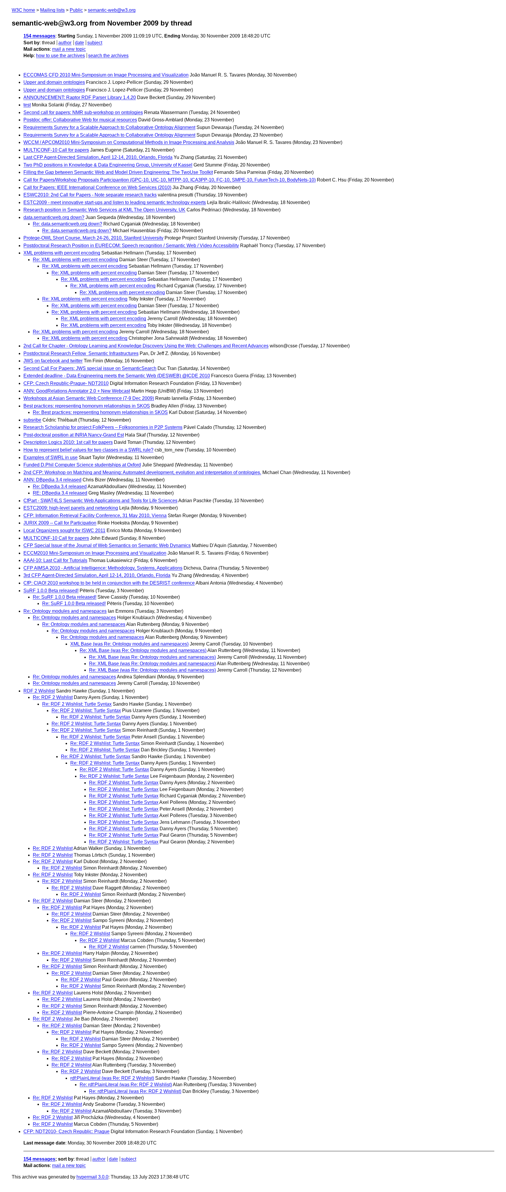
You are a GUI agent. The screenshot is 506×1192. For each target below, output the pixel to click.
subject (94, 42)
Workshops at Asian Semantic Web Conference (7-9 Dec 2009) (88, 398)
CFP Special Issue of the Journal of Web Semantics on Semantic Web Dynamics (107, 545)
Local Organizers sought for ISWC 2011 (64, 530)
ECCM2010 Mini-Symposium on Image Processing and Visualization (94, 553)
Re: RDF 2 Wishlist (53, 697)
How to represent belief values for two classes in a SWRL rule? (88, 449)
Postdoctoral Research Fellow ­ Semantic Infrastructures (81, 353)
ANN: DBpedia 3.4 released (52, 479)
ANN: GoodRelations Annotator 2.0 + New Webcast (76, 390)
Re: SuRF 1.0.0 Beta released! (64, 597)
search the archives (108, 55)
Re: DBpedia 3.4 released (60, 486)
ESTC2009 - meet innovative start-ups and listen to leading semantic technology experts (114, 202)
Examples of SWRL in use (50, 457)
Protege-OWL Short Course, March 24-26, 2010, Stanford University (93, 237)
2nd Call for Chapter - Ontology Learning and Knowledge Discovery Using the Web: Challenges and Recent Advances (146, 345)
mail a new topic (69, 49)
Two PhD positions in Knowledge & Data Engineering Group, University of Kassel (107, 164)
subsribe (32, 419)
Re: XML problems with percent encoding (75, 259)
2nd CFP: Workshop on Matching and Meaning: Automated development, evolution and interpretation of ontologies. (142, 472)
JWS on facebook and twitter (53, 360)
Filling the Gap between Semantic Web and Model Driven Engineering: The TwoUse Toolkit (118, 172)
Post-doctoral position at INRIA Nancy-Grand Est (73, 434)
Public (76, 10)
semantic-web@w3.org (112, 10)
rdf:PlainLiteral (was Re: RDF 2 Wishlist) (112, 1078)
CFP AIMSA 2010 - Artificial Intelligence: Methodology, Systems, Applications (102, 568)
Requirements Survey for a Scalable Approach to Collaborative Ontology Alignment (109, 127)
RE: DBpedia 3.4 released (60, 492)
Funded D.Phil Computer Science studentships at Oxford (82, 464)
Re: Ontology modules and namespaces (65, 611)
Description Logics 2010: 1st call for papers (68, 442)
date (79, 42)
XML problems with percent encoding (61, 252)
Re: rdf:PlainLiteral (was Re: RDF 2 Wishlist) (126, 1084)
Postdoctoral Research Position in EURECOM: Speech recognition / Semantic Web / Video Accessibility (131, 245)
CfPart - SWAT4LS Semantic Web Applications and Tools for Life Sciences (100, 500)
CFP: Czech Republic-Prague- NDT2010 (66, 383)
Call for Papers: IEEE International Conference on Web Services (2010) (97, 187)
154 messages (39, 35)
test (27, 104)
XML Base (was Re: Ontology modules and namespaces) (129, 643)
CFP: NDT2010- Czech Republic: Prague (66, 1131)
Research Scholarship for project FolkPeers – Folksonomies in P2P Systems (102, 427)
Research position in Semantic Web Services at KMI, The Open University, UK (104, 209)
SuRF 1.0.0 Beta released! (50, 590)
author (64, 42)
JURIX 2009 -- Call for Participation (59, 522)
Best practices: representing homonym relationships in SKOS (86, 405)
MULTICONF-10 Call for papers (56, 149)
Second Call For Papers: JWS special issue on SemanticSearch (89, 368)
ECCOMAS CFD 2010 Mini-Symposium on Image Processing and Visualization (106, 74)
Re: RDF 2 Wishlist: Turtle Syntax (77, 704)
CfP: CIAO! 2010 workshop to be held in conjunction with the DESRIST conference (109, 582)
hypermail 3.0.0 (92, 1176)
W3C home (23, 10)
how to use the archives (60, 55)
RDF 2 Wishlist (39, 690)
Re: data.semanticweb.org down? (67, 223)
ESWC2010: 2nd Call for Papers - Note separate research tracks (90, 194)
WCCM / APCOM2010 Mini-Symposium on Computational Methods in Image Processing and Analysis (128, 142)
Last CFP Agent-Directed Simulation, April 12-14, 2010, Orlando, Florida (97, 157)
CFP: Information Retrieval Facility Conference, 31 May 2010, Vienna (95, 515)
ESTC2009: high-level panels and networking (70, 507)
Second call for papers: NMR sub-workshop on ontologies (83, 112)
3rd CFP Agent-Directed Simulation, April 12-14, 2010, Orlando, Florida (96, 575)
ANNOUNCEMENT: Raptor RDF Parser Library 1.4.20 (79, 97)
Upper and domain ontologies (54, 82)
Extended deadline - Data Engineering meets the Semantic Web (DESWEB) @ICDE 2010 (116, 375)
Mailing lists (52, 10)
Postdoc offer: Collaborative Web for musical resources (80, 119)
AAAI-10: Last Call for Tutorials (55, 560)
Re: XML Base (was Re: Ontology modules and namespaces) (143, 650)
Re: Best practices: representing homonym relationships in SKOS (100, 412)
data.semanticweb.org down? (53, 217)
